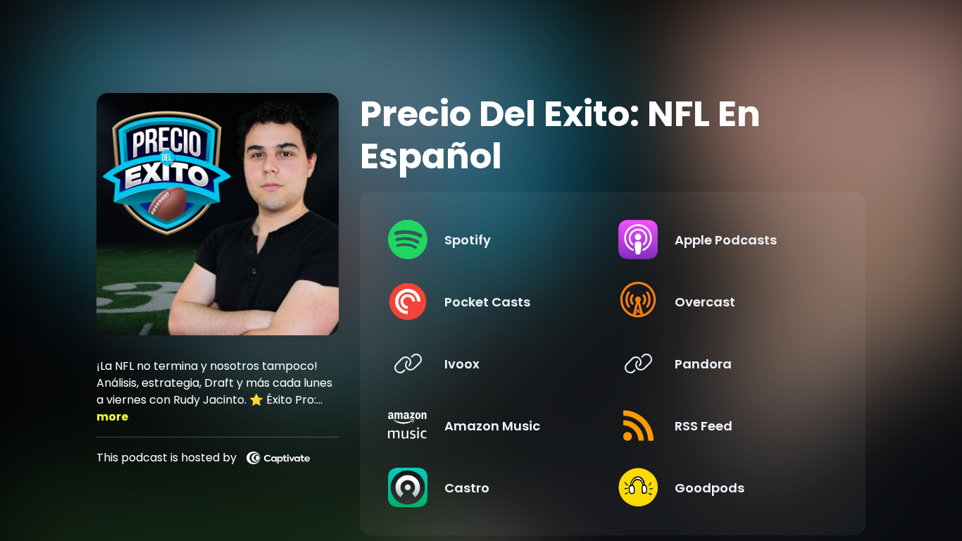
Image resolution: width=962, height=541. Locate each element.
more (112, 417)
